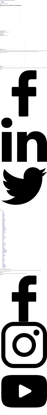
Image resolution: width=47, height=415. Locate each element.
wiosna (3, 262)
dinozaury (3, 217)
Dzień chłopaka (4, 220)
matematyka (3, 242)
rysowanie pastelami (4, 255)
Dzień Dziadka (4, 221)
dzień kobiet (3, 223)
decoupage (3, 216)
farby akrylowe (4, 231)
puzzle (3, 253)
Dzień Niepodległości (4, 227)
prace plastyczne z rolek (4, 252)
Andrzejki (3, 212)
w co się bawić (2, 1)
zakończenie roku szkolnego (5, 266)
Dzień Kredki (4, 224)
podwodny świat (4, 248)
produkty (2, 2)
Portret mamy (1, 66)
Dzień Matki (3, 225)
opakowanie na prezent (4, 243)
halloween (3, 234)
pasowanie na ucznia (4, 245)
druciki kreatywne (4, 219)
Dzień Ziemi (3, 230)
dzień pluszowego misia (4, 228)
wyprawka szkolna (4, 264)
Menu (14, 0)
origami (3, 244)
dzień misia (3, 226)
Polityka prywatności (25, 273)
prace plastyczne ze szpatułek (5, 250)
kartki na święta (4, 237)
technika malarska (4, 259)
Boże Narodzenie (4, 214)
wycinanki (3, 263)
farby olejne (3, 232)
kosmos (3, 239)
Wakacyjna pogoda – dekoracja (3, 49)
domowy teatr (4, 218)
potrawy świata (4, 249)
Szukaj (12, 0)
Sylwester (3, 257)
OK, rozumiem (1, 274)
